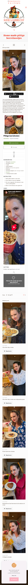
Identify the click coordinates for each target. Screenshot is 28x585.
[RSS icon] (19, 3)
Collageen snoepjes (7, 557)
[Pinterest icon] (14, 3)
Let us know (11, 283)
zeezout (8, 172)
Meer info (14, 575)
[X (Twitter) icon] (10, 3)
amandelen (13, 162)
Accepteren (14, 579)
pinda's (12, 163)
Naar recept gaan (9, 93)
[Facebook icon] (8, 3)
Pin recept (15, 147)
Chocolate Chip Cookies (8, 347)
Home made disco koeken (8, 451)
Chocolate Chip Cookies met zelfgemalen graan (13, 399)
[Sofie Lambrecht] (14, 16)
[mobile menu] (26, 7)
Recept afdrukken (14, 96)
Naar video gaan (19, 93)
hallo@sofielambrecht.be (14, 1)
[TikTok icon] (17, 3)
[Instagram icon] (16, 3)
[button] (4, 138)
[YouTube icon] (12, 3)
